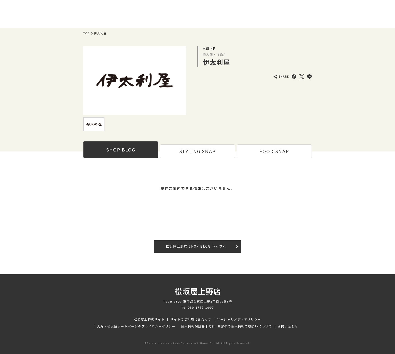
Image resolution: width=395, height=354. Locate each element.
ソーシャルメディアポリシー (239, 319)
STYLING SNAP (197, 151)
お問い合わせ (288, 326)
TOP (86, 33)
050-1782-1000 (201, 307)
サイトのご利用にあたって (190, 319)
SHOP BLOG (120, 149)
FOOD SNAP (274, 151)
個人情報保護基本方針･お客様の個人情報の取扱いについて (226, 326)
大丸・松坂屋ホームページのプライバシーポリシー (136, 326)
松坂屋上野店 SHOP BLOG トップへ (196, 246)
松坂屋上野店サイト (149, 319)
